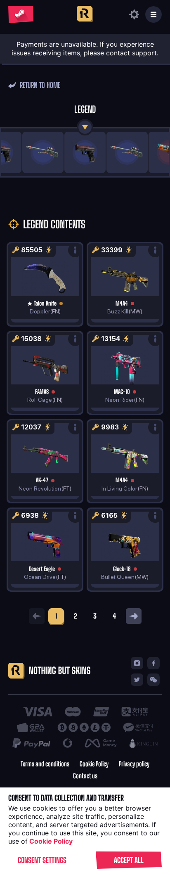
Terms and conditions (45, 764)
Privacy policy (134, 764)
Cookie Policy (94, 764)
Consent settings (42, 860)
